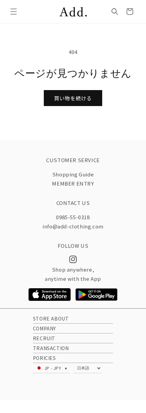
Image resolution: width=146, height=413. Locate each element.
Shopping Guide (73, 174)
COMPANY (44, 328)
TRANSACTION (51, 348)
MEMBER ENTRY (73, 183)
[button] (13, 11)
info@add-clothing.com (73, 226)
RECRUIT (44, 338)
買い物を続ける (73, 98)
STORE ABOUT (51, 318)
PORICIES (44, 358)
